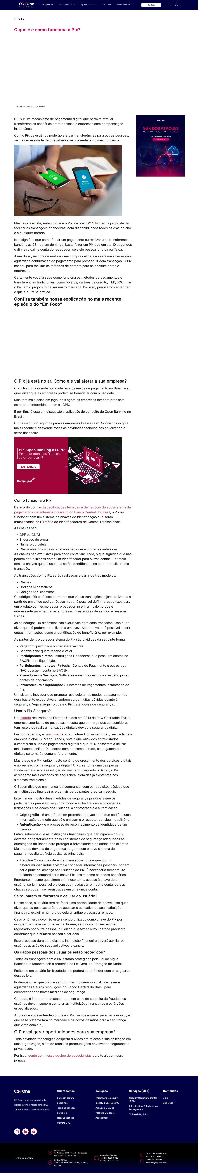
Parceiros (107, 5)
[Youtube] (34, 1131)
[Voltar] (15, 19)
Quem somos (87, 5)
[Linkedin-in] (25, 1131)
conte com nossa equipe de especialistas (60, 1055)
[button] (47, 4)
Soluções (46, 5)
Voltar (21, 19)
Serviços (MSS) (65, 5)
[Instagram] (17, 1131)
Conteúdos (122, 5)
